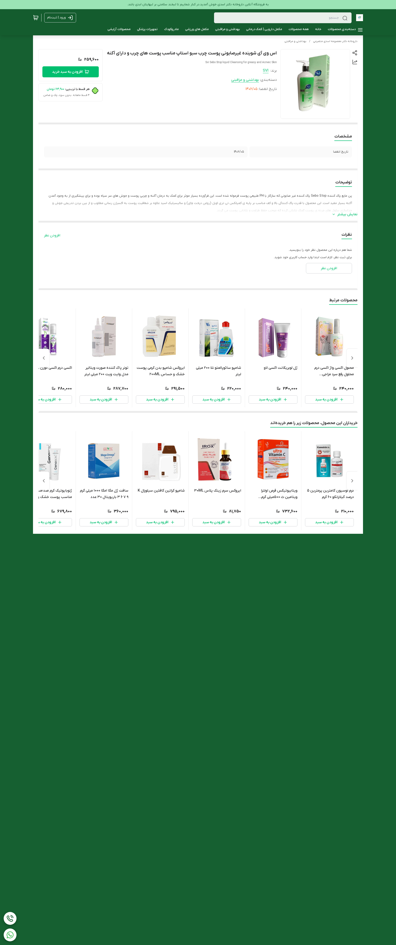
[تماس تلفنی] (10, 918)
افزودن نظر (52, 235)
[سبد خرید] (35, 17)
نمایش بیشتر (347, 214)
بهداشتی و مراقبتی (295, 41)
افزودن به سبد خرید (67, 72)
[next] (43, 358)
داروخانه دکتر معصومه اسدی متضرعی (335, 41)
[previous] (352, 358)
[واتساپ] (10, 934)
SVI (266, 70)
